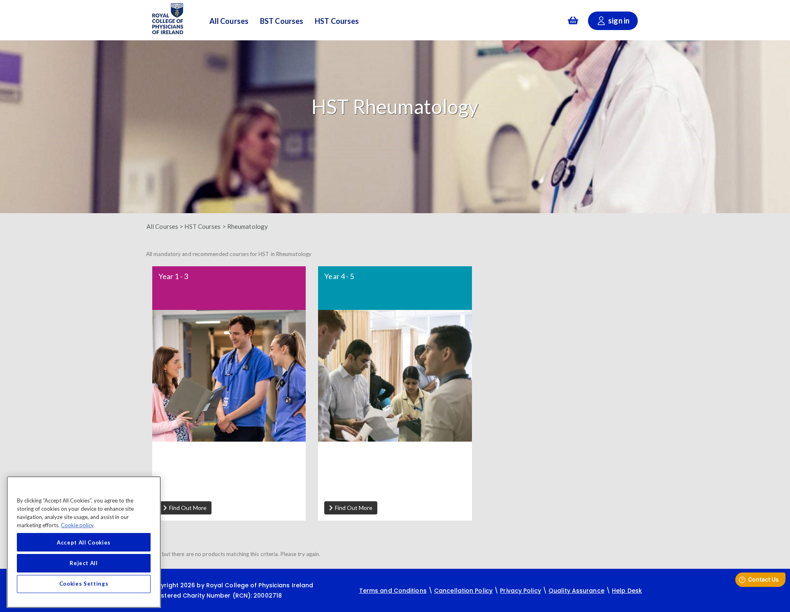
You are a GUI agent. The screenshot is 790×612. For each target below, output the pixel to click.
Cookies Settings (84, 584)
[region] (84, 542)
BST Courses (281, 21)
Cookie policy (77, 524)
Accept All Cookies (84, 542)
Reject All (84, 563)
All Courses (229, 21)
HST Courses (337, 21)
